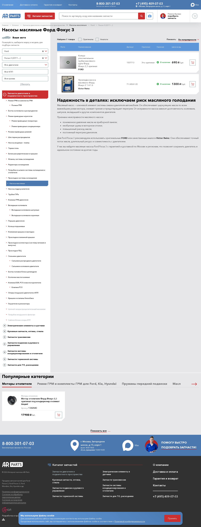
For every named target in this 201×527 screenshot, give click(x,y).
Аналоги (104, 39)
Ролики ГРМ (17, 105)
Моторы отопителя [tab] (17, 384)
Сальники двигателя (17, 256)
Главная (5, 25)
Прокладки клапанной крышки (21, 237)
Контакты (73, 5)
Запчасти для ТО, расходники (23, 365)
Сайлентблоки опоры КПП (19, 320)
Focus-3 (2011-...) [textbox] (12, 58)
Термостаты (13, 148)
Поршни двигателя (16, 221)
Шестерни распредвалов (19, 137)
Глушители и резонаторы (19, 304)
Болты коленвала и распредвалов (22, 111)
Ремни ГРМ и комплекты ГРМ (20, 100)
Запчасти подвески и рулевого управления (23, 344)
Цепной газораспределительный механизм (26, 309)
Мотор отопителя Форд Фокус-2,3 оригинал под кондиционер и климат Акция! (40, 401)
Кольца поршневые (16, 226)
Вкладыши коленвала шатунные (25, 210)
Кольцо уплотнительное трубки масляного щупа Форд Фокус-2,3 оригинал (87, 60)
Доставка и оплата (28, 5)
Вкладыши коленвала (17, 205)
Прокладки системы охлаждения (22, 178)
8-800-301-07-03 (108, 3)
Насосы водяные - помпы (18, 143)
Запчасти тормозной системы (23, 359)
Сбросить (25, 84)
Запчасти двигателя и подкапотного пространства (44, 25)
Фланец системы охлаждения (21, 159)
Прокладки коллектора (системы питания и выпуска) (27, 244)
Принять (172, 518)
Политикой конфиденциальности (129, 521)
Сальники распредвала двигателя (26, 261)
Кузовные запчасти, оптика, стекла (25, 331)
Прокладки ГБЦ (15, 250)
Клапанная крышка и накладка (21, 232)
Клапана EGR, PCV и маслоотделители (24, 282)
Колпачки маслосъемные (19, 277)
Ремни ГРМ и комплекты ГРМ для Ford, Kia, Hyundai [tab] (76, 384)
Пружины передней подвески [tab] (144, 384)
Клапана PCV (17, 287)
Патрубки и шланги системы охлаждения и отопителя (26, 171)
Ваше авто (19, 37)
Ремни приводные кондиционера (26, 126)
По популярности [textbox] (187, 39)
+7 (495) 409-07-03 (149, 3)
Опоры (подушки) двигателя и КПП (23, 293)
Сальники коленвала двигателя (25, 266)
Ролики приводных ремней (19, 132)
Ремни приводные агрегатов (20, 116)
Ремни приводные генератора (24, 121)
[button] (194, 384)
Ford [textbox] (6, 51)
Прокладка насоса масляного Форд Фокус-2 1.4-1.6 (87, 82)
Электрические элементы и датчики (26, 325)
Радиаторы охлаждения (18, 164)
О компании (7, 5)
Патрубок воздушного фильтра (21, 314)
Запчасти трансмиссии (19, 337)
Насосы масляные (78, 25)
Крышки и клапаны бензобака (21, 298)
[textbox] (25, 64)
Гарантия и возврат (53, 5)
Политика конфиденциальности (15, 492)
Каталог (15, 25)
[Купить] (193, 63)
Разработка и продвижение (15, 515)
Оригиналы (88, 39)
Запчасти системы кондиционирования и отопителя (25, 352)
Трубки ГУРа (13, 194)
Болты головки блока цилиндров (22, 272)
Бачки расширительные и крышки (22, 153)
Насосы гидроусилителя (18, 189)
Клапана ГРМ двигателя (18, 200)
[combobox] (25, 51)
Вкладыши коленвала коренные (25, 215)
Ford (92, 25)
